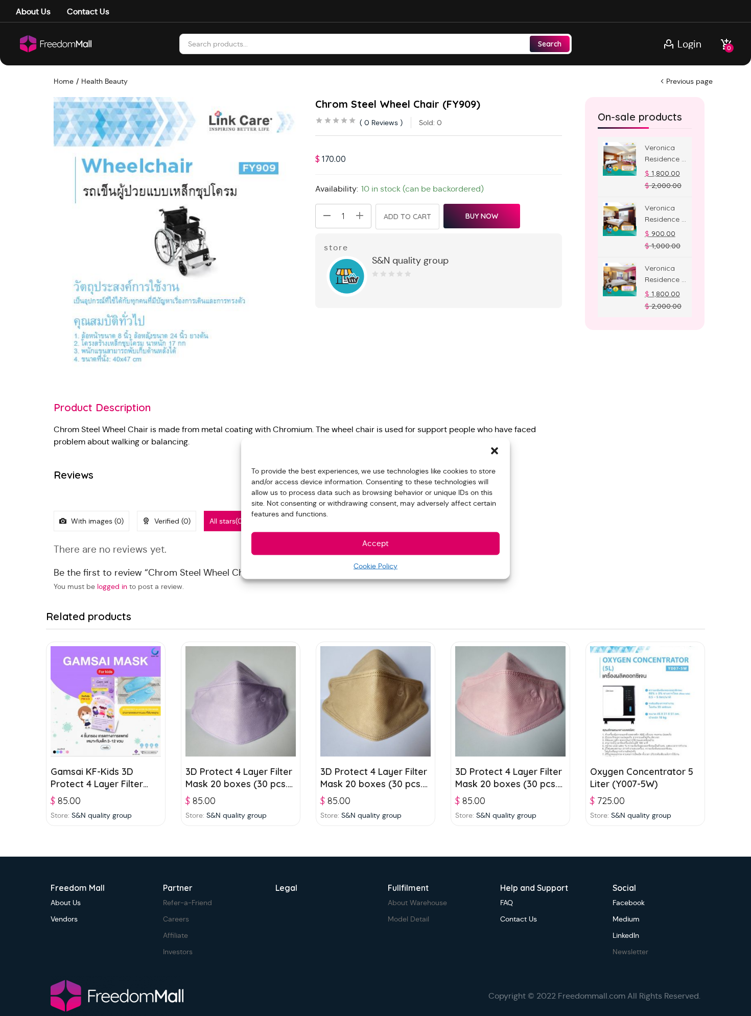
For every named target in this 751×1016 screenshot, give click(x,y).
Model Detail (408, 919)
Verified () (171, 521)
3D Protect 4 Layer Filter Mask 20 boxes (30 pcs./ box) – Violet (239, 784)
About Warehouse (417, 902)
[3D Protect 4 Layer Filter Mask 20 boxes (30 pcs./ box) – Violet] (240, 701)
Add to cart (407, 216)
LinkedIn (626, 935)
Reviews (381, 122)
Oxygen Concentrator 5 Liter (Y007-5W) (641, 778)
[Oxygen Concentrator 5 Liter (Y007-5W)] (645, 701)
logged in (112, 586)
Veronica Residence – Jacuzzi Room (665, 153)
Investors (178, 951)
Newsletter (630, 951)
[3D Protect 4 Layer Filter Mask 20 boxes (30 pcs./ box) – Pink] (510, 701)
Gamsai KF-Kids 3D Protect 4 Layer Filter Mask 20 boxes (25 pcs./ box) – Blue (104, 790)
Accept (375, 543)
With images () (96, 521)
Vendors (64, 919)
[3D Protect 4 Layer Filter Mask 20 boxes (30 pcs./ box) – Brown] (375, 701)
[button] (494, 450)
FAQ (506, 902)
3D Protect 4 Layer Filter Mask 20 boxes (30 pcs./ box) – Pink (508, 784)
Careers (176, 919)
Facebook (629, 902)
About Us (33, 11)
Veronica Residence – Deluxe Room (665, 214)
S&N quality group (410, 260)
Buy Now (481, 216)
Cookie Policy (375, 565)
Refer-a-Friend (187, 902)
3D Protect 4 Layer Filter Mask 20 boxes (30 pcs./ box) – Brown (374, 784)
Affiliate (175, 935)
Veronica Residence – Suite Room (665, 274)
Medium (626, 919)
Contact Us (88, 11)
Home (64, 81)
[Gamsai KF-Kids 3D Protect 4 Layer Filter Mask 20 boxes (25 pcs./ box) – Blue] (106, 701)
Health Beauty (104, 81)
